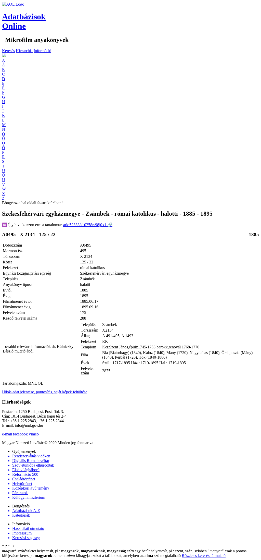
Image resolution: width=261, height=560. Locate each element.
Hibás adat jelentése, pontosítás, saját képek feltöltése (44, 392)
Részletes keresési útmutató (204, 555)
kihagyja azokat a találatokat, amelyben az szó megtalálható (124, 555)
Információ (42, 50)
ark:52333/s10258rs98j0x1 (87, 225)
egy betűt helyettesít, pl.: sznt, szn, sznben (167, 551)
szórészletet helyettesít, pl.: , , (64, 551)
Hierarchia (24, 50)
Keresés (8, 50)
